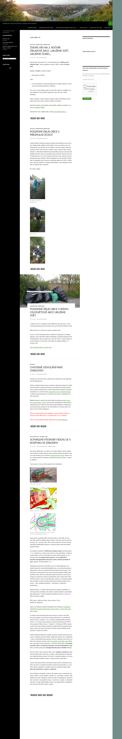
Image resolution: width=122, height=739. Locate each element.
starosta (44, 426)
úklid (43, 118)
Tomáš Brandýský (42, 57)
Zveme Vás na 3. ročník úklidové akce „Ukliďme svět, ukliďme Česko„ (49, 51)
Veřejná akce (46, 44)
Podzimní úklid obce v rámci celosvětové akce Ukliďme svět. (49, 312)
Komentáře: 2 (53, 446)
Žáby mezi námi (6, 38)
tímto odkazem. (63, 420)
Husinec (33, 118)
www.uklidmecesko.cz (60, 112)
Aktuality (32, 44)
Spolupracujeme (83, 27)
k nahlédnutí (66, 607)
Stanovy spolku (107, 27)
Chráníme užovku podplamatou (46, 27)
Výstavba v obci (44, 436)
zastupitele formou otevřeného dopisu (60, 392)
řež (38, 118)
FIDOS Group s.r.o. (34, 436)
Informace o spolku (32, 27)
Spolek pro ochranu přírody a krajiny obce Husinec (20, 23)
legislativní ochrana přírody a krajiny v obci (66, 27)
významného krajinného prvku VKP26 (61, 641)
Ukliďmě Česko (39, 44)
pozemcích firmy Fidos (57, 455)
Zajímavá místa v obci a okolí (95, 27)
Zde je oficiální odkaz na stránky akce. (41, 347)
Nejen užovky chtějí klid (8, 42)
